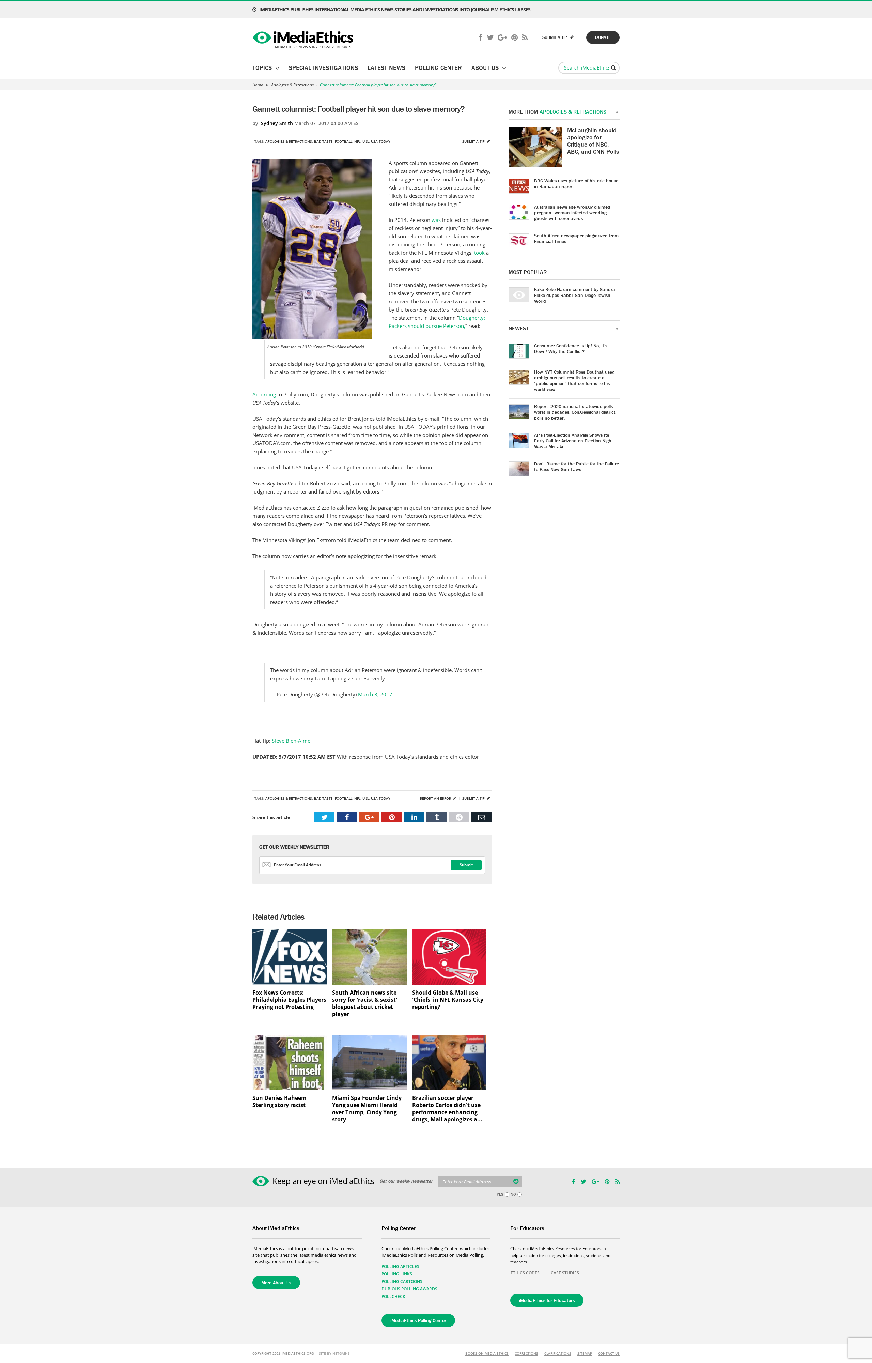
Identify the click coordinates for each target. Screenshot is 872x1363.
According (264, 394)
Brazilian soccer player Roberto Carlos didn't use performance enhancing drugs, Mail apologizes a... (447, 1108)
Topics (262, 68)
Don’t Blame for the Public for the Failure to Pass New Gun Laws (576, 466)
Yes (500, 1194)
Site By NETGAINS (334, 1353)
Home (257, 85)
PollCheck (393, 1296)
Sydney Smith (277, 123)
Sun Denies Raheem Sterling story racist (279, 1101)
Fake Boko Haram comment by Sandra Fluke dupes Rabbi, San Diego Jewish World (574, 295)
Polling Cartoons (402, 1281)
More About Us (276, 1282)
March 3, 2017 (375, 694)
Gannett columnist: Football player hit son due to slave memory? (378, 85)
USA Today (380, 141)
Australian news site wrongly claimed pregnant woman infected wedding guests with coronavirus (572, 213)
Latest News (386, 68)
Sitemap (584, 1353)
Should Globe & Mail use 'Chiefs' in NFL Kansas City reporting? (447, 1000)
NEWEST (519, 328)
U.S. (365, 141)
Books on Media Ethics (487, 1353)
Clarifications (557, 1353)
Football (343, 141)
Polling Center (438, 68)
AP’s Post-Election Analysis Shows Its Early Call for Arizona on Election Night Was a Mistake (573, 441)
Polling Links (397, 1274)
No (513, 1194)
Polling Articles (400, 1266)
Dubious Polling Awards (409, 1289)
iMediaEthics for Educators (547, 1300)
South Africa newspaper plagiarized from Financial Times (576, 238)
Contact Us (609, 1353)
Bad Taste (323, 141)
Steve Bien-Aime (290, 740)
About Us (485, 68)
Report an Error (436, 798)
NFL (357, 141)
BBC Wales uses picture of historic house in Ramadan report (576, 184)
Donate (603, 37)
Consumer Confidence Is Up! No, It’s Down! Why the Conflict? (570, 348)
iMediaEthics (304, 38)
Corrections (526, 1353)
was (437, 219)
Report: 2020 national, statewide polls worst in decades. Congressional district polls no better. (575, 412)
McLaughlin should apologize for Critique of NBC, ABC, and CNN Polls (593, 140)
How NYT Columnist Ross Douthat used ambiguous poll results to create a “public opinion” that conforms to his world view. (574, 380)
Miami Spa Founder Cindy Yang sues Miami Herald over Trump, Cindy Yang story (367, 1108)
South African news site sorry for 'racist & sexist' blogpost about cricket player (364, 1003)
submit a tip (555, 37)
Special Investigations (323, 68)
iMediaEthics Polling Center (418, 1320)
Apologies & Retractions (292, 85)
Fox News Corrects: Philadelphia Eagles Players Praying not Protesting (289, 1000)
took (480, 252)
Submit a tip (474, 141)
